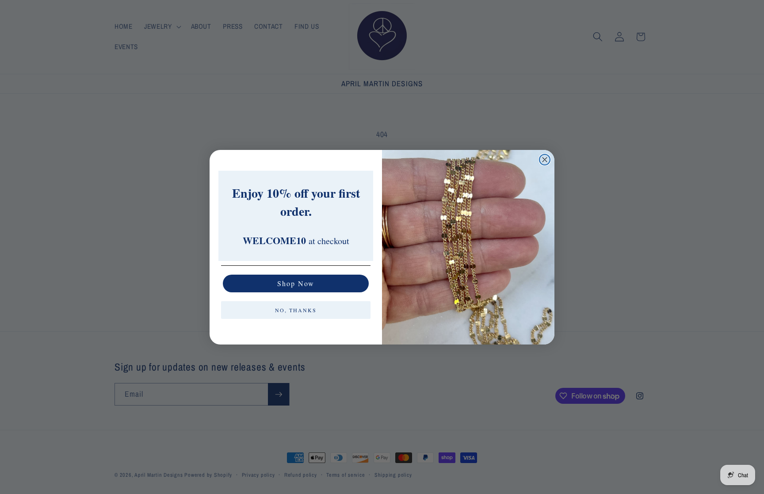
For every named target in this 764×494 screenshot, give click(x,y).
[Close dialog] (544, 159)
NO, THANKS (296, 310)
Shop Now (295, 283)
